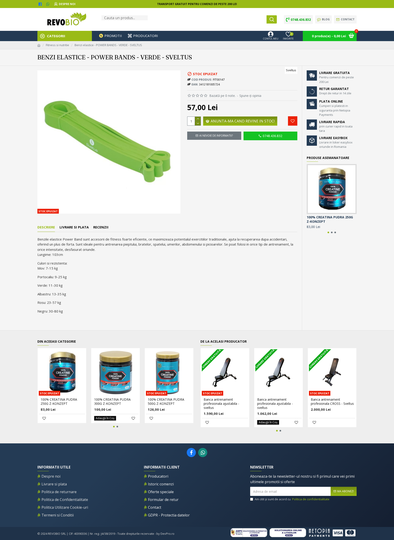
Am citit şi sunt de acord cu (292, 499)
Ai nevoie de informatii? (216, 136)
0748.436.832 (272, 136)
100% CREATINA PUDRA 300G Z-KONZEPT (112, 401)
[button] (328, 232)
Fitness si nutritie (57, 45)
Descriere (46, 227)
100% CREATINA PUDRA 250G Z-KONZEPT (330, 219)
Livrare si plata (74, 227)
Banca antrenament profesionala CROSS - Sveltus (332, 401)
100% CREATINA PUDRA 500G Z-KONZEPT (166, 401)
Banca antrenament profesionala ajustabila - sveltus (221, 403)
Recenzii (101, 227)
